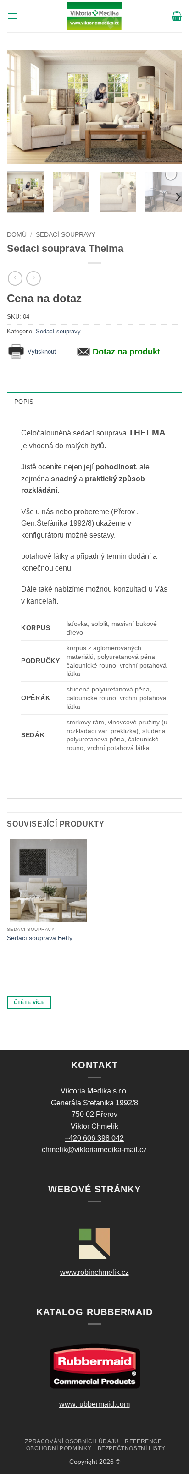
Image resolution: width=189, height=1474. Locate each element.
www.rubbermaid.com (94, 1404)
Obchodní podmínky (58, 1448)
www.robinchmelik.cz (94, 1272)
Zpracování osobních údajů (71, 1441)
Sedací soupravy (65, 234)
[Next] (167, 107)
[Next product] (15, 278)
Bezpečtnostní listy (132, 1448)
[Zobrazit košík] (177, 16)
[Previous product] (33, 278)
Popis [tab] (23, 401)
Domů (17, 234)
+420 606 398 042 (94, 1138)
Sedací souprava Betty (39, 938)
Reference (143, 1441)
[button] (12, 16)
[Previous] (22, 107)
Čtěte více (29, 1002)
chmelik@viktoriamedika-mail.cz (94, 1149)
